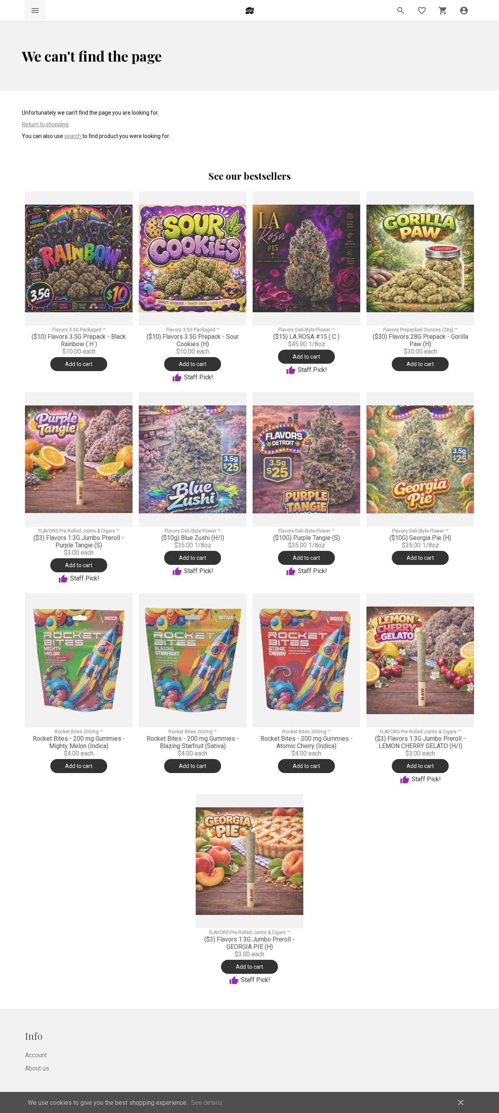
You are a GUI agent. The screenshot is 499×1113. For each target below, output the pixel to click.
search (73, 136)
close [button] (460, 1102)
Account (36, 1055)
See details (206, 1102)
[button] (463, 10)
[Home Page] (250, 11)
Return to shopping (45, 124)
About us (37, 1068)
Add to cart (78, 364)
